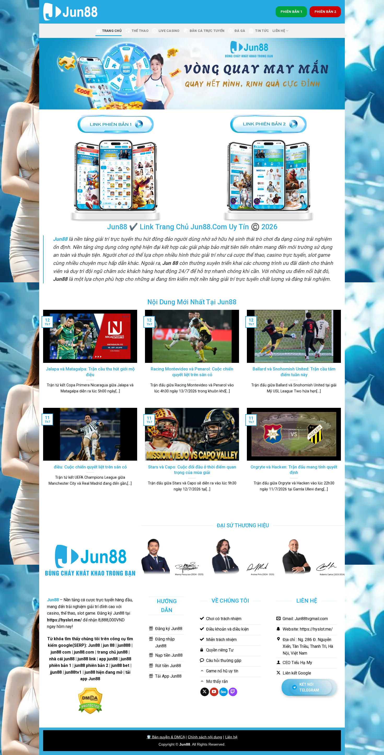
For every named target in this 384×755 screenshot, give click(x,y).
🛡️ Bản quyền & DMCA (166, 737)
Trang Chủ (111, 31)
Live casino (169, 31)
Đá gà (240, 31)
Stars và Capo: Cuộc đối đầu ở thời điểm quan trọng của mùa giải (192, 470)
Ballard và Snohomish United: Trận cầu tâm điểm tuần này (294, 372)
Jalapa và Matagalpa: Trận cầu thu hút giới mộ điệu (90, 372)
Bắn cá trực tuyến (207, 31)
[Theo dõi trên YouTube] (214, 692)
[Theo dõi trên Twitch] (233, 692)
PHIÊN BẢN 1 (291, 11)
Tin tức (262, 31)
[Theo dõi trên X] (204, 692)
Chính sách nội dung (205, 737)
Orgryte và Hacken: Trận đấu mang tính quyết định (294, 470)
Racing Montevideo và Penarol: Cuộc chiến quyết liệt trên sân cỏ (192, 372)
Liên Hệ (278, 31)
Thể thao (140, 31)
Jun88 (184, 744)
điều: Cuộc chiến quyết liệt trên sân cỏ (90, 467)
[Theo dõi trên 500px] (223, 692)
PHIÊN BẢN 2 (325, 11)
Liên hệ (231, 737)
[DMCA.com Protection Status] (90, 700)
